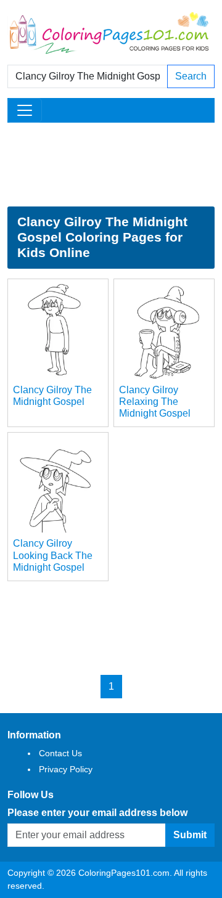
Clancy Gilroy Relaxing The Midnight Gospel (155, 401)
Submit (190, 835)
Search (191, 76)
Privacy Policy (65, 769)
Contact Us (60, 753)
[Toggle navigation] (24, 110)
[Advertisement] (111, 165)
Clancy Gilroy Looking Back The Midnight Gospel (52, 555)
